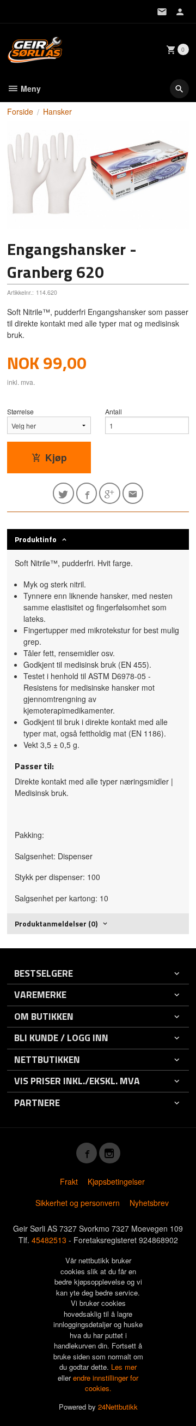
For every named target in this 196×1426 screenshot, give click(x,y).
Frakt (69, 1181)
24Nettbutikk (118, 1406)
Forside (20, 111)
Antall (113, 411)
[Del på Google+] (109, 493)
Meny (30, 88)
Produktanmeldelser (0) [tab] (56, 923)
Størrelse (20, 411)
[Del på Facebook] (86, 493)
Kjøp (56, 457)
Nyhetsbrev (149, 1202)
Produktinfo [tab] (36, 539)
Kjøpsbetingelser (116, 1181)
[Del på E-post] (133, 493)
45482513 (49, 1239)
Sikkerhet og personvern (77, 1202)
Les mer (124, 1367)
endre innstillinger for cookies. (105, 1383)
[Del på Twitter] (63, 493)
